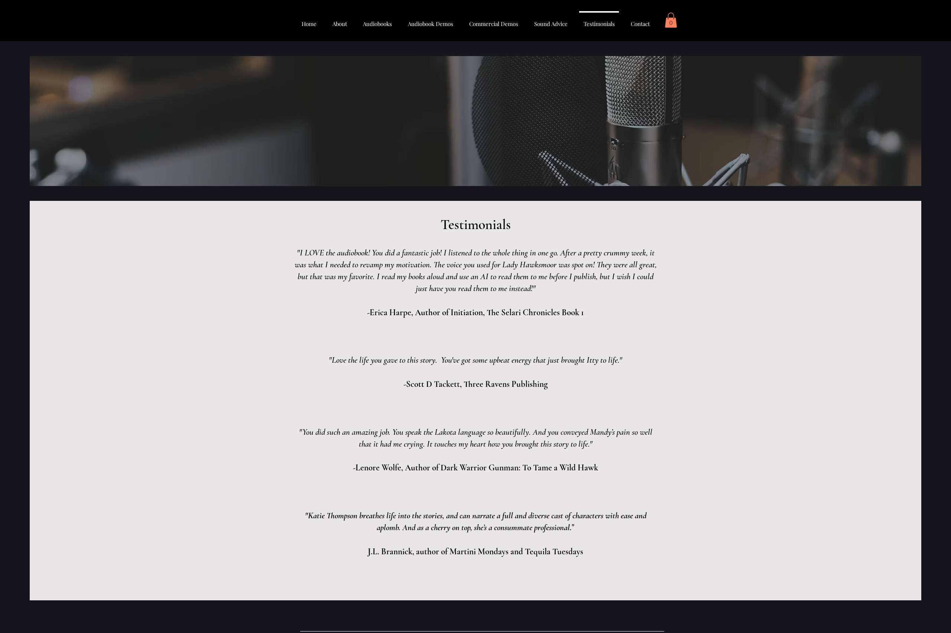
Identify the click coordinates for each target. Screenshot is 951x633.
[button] (671, 20)
